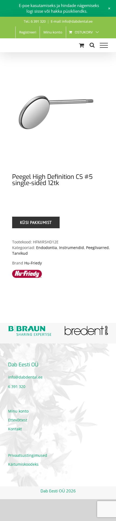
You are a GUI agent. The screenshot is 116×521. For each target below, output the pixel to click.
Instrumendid (71, 247)
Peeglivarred (97, 247)
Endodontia (46, 247)
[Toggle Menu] (104, 45)
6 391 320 (16, 386)
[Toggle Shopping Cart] (81, 45)
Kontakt (15, 428)
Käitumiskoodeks (23, 464)
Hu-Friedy (33, 262)
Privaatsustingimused (27, 455)
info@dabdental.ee (25, 377)
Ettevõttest (17, 420)
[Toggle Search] (92, 45)
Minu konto (18, 411)
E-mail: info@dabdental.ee (72, 21)
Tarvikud (20, 253)
